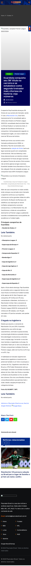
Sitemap (12, 544)
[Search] (29, 2)
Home (3, 15)
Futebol (9, 15)
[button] (4, 443)
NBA (4, 526)
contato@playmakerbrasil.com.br (16, 516)
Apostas (5, 538)
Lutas (4, 530)
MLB (18, 534)
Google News (5, 544)
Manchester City (12, 115)
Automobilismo (22, 530)
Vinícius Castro (12, 102)
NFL (18, 526)
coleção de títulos (17, 148)
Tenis (4, 534)
